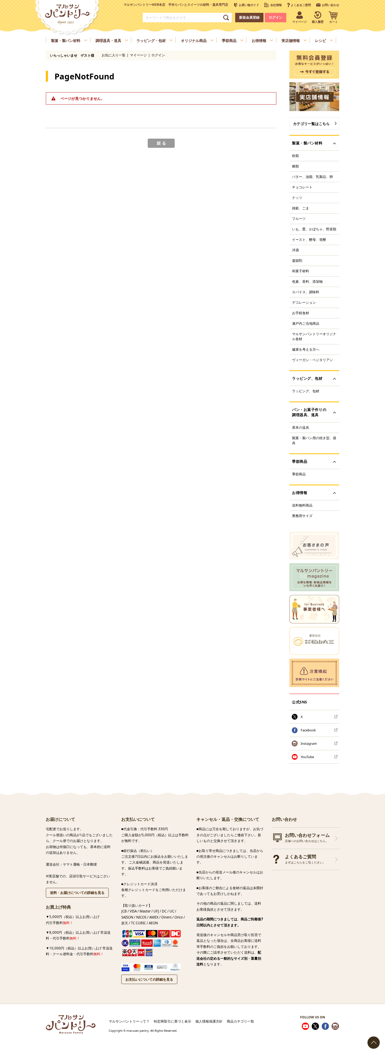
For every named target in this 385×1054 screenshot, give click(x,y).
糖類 (295, 166)
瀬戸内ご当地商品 (305, 323)
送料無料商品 (302, 505)
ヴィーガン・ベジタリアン (312, 359)
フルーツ (299, 218)
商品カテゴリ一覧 (240, 1021)
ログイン (275, 17)
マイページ (138, 55)
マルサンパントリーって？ (129, 1021)
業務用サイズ (302, 515)
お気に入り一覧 (113, 55)
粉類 (295, 155)
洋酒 (295, 250)
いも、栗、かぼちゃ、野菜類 (314, 229)
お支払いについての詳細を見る (149, 979)
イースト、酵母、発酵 (309, 239)
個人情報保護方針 (209, 1021)
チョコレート (302, 187)
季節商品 (299, 474)
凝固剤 (297, 260)
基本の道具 (300, 427)
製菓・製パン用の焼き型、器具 (314, 440)
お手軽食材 (300, 313)
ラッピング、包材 (305, 391)
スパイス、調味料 (305, 292)
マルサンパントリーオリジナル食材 (314, 336)
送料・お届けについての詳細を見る (77, 892)
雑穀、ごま (300, 208)
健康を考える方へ (305, 349)
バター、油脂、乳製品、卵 (312, 176)
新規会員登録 (249, 17)
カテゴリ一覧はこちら (311, 123)
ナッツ (297, 197)
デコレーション (304, 302)
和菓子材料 (300, 271)
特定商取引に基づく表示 (172, 1021)
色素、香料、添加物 (307, 281)
